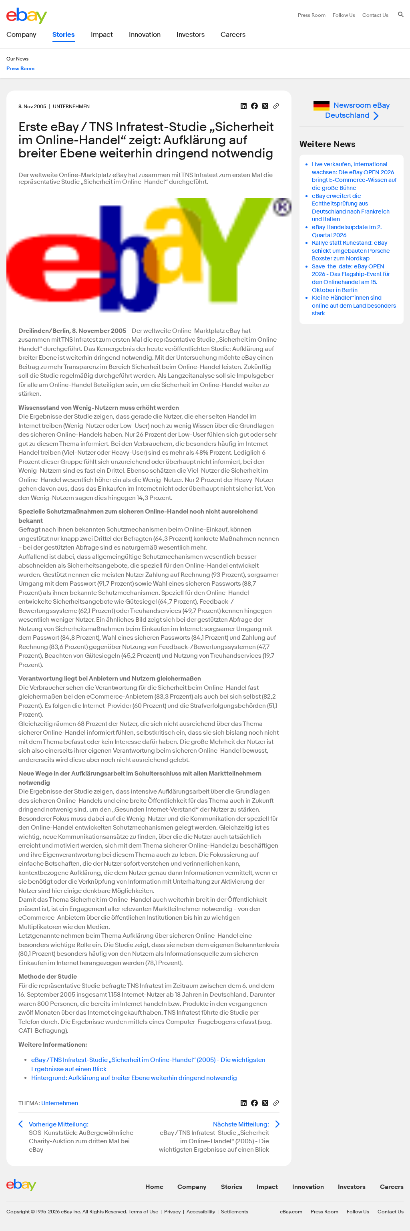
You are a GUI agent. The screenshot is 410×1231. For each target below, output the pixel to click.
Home (154, 1187)
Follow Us (358, 1211)
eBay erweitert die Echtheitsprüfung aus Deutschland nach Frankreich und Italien (351, 208)
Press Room (324, 1211)
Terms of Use (143, 1211)
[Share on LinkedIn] (243, 106)
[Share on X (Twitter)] (265, 106)
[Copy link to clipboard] (276, 105)
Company (192, 1187)
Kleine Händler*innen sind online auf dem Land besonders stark (354, 305)
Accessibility (201, 1211)
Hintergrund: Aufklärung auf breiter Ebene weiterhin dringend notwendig (134, 1078)
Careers (392, 1187)
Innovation (308, 1187)
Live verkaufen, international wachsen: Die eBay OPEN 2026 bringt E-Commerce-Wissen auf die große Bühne (354, 176)
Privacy (172, 1211)
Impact (267, 1187)
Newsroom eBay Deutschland (357, 110)
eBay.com (291, 1211)
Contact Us (391, 1211)
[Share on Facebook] (254, 106)
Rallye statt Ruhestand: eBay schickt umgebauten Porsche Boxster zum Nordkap (351, 250)
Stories (231, 1187)
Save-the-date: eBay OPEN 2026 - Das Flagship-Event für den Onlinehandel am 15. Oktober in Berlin (351, 278)
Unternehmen (59, 1103)
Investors (352, 1187)
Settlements (234, 1211)
